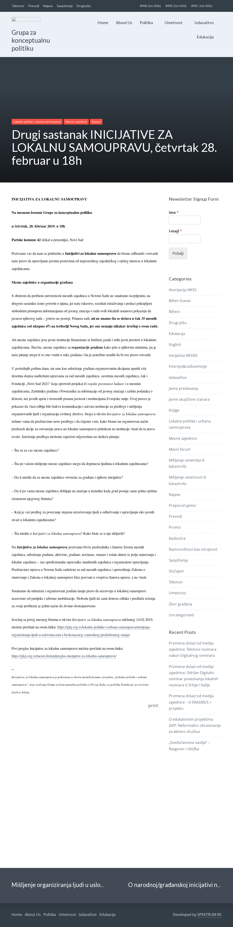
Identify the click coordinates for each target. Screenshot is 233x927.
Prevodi (33, 6)
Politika (146, 22)
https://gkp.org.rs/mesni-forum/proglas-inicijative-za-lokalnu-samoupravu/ (64, 655)
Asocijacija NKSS (183, 289)
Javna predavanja (183, 388)
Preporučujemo (182, 505)
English (175, 344)
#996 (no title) (150, 6)
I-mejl (175, 231)
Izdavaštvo (204, 22)
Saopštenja (65, 6)
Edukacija (205, 36)
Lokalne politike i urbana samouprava (37, 122)
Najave (48, 6)
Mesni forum (180, 449)
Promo (175, 527)
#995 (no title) (175, 6)
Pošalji (178, 253)
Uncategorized (181, 614)
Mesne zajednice (76, 122)
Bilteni (174, 311)
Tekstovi (18, 6)
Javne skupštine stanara (189, 399)
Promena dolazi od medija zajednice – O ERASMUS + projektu (191, 702)
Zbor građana (180, 604)
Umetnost (173, 22)
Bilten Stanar (180, 300)
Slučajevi (176, 571)
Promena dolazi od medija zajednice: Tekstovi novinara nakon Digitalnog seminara (192, 649)
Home (102, 22)
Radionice (177, 538)
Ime (174, 212)
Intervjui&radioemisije (188, 366)
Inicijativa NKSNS (183, 355)
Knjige (174, 410)
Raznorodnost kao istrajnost (193, 549)
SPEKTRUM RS (209, 914)
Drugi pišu (84, 6)
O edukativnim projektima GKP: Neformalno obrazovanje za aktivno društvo (195, 725)
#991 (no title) (201, 6)
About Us (124, 22)
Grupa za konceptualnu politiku (31, 40)
